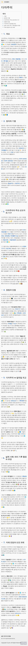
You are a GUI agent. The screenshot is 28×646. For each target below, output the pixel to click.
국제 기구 (20, 434)
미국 (23, 230)
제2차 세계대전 (8, 161)
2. (4, 121)
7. (4, 542)
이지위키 (6, 2)
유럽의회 (5, 240)
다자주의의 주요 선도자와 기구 (11, 20)
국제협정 (3, 150)
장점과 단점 (6, 21)
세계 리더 (17, 613)
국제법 (10, 323)
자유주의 (17, 183)
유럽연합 (18, 59)
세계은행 (7, 236)
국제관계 (13, 44)
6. (4, 458)
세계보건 (13, 401)
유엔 (13, 59)
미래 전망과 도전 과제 (9, 27)
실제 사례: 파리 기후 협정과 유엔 (11, 25)
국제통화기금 (14, 236)
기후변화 (18, 313)
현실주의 (10, 183)
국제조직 (21, 148)
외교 (14, 323)
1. (4, 34)
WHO (20, 77)
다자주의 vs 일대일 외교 (9, 23)
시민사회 (8, 248)
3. (4, 211)
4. (4, 290)
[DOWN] (25, 643)
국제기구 (10, 234)
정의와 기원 (6, 18)
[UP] (21, 643)
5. (4, 377)
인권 (12, 152)
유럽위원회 (13, 240)
